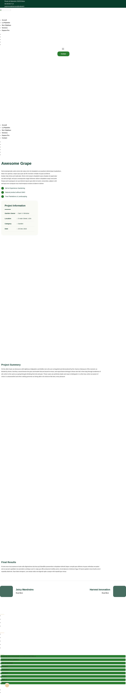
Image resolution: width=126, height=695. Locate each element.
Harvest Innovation (100, 589)
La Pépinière (6, 22)
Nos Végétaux (6, 25)
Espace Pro (5, 30)
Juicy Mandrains (25, 589)
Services (5, 28)
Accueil (4, 20)
